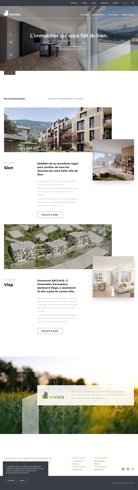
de (126, 3)
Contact (94, 3)
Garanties (116, 3)
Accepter (11, 480)
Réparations (104, 3)
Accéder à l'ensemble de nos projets (65, 99)
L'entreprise (73, 3)
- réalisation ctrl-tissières (128, 483)
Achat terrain (113, 15)
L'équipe (84, 3)
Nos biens (84, 15)
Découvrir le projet (50, 215)
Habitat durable (128, 15)
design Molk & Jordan (118, 483)
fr (124, 3)
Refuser (22, 480)
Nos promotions (98, 15)
